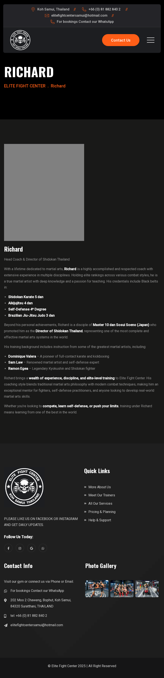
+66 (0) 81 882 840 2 (104, 9)
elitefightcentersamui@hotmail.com (79, 15)
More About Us (99, 487)
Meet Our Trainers (101, 495)
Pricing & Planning (102, 512)
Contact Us (120, 40)
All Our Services (100, 503)
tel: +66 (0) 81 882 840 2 (28, 616)
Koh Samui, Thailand (53, 9)
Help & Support (99, 520)
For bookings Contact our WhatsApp (85, 22)
